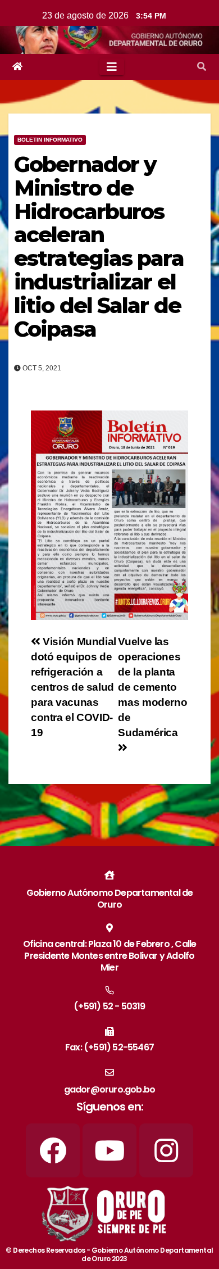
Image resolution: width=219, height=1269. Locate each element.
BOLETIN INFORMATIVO (50, 140)
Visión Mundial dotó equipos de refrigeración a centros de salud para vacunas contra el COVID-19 (73, 687)
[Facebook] (53, 1150)
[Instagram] (166, 1150)
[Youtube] (109, 1150)
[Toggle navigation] (111, 66)
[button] (201, 66)
